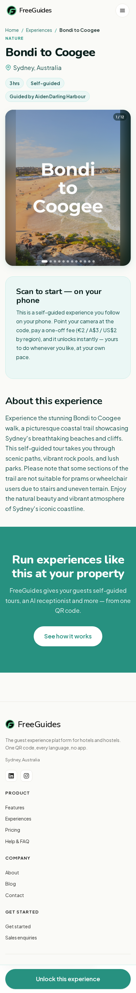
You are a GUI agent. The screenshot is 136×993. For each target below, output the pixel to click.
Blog (10, 884)
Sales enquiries (21, 937)
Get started (18, 926)
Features (14, 807)
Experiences (39, 30)
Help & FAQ (17, 841)
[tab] (45, 261)
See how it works (68, 636)
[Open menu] (122, 10)
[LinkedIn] (11, 776)
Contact (14, 895)
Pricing (12, 830)
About (12, 872)
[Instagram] (26, 776)
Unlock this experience (68, 978)
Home (12, 30)
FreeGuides (35, 10)
